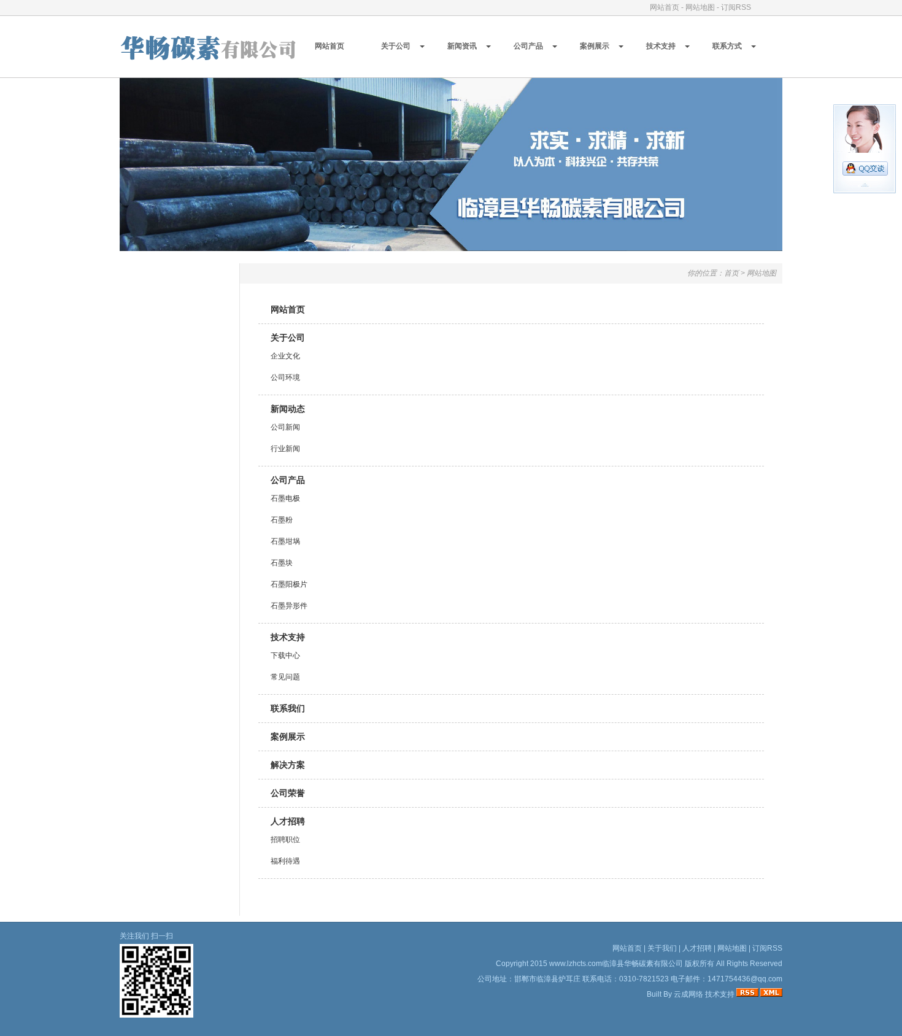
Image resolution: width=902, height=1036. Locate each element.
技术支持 (661, 46)
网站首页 (664, 7)
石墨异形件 (289, 605)
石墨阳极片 (289, 584)
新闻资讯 (462, 46)
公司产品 (528, 46)
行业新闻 (285, 448)
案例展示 (594, 46)
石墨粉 (282, 520)
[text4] (451, 248)
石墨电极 (285, 498)
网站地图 (700, 7)
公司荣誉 (288, 793)
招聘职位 (285, 839)
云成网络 (688, 994)
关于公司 (396, 46)
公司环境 (285, 377)
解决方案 (288, 765)
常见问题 (285, 677)
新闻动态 (288, 409)
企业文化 (285, 356)
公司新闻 (285, 427)
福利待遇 (285, 861)
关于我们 (662, 948)
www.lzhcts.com (575, 963)
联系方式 (727, 46)
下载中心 (285, 655)
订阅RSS (736, 7)
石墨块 (282, 563)
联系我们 (288, 708)
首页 (731, 273)
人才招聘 (288, 821)
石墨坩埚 (285, 541)
